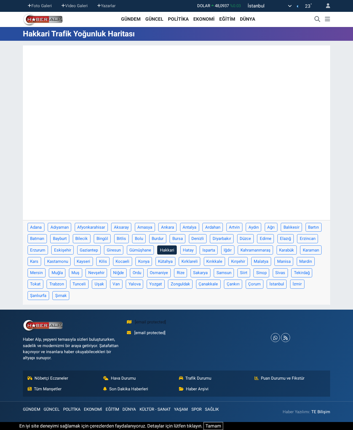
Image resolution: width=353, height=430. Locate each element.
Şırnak (61, 295)
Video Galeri (76, 5)
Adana (36, 227)
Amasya (144, 227)
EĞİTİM (227, 19)
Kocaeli (122, 261)
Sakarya (200, 272)
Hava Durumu (123, 378)
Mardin (305, 261)
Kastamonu (57, 261)
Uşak (99, 284)
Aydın (253, 227)
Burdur (158, 238)
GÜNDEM (131, 19)
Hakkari (167, 250)
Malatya (261, 261)
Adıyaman (59, 227)
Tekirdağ (302, 272)
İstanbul (276, 284)
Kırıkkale (214, 261)
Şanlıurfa (38, 295)
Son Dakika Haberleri (128, 388)
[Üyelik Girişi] (325, 6)
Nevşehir (96, 272)
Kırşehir (238, 261)
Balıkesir (291, 227)
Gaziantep (89, 250)
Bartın (313, 227)
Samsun (223, 272)
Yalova (135, 284)
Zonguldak (180, 284)
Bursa (177, 238)
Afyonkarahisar (91, 227)
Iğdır (228, 250)
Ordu (137, 272)
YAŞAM (181, 409)
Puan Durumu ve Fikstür (282, 378)
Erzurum (37, 250)
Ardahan (212, 227)
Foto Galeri (41, 5)
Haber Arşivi (197, 388)
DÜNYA (247, 19)
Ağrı (271, 227)
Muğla (57, 272)
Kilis (103, 261)
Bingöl (102, 238)
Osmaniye (159, 272)
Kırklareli (189, 261)
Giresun (114, 250)
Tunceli (79, 284)
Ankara (167, 227)
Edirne (265, 238)
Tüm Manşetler (47, 388)
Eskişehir (62, 250)
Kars (34, 261)
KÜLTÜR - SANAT (155, 409)
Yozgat (155, 284)
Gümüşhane (140, 250)
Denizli (197, 238)
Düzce (245, 238)
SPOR (196, 409)
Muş (75, 272)
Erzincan (307, 238)
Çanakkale (208, 284)
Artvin (234, 227)
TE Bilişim (320, 411)
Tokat (35, 284)
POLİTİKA (178, 19)
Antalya (189, 227)
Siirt (243, 272)
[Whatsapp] (275, 337)
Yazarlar (108, 5)
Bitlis (121, 238)
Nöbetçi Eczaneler (51, 378)
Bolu (139, 238)
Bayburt (60, 238)
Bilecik (81, 238)
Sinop (261, 272)
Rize (180, 272)
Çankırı (233, 284)
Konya (143, 261)
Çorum (254, 284)
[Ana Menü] (327, 19)
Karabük (286, 250)
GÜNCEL (154, 19)
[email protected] (150, 322)
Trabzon (56, 284)
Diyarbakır (222, 238)
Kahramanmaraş (255, 250)
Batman (37, 238)
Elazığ (285, 238)
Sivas (280, 272)
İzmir (297, 284)
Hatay (188, 250)
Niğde (118, 272)
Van (116, 284)
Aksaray (121, 227)
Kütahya (165, 261)
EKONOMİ (204, 19)
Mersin (36, 272)
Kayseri (83, 261)
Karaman (311, 250)
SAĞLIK (212, 409)
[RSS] (285, 337)
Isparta (208, 250)
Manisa (284, 261)
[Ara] (317, 19)
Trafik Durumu (198, 378)
